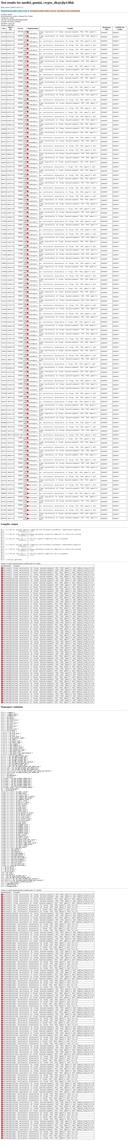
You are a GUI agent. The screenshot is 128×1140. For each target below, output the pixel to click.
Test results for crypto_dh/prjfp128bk (68, 11)
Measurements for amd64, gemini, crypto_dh (15, 11)
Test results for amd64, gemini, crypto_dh (43, 11)
